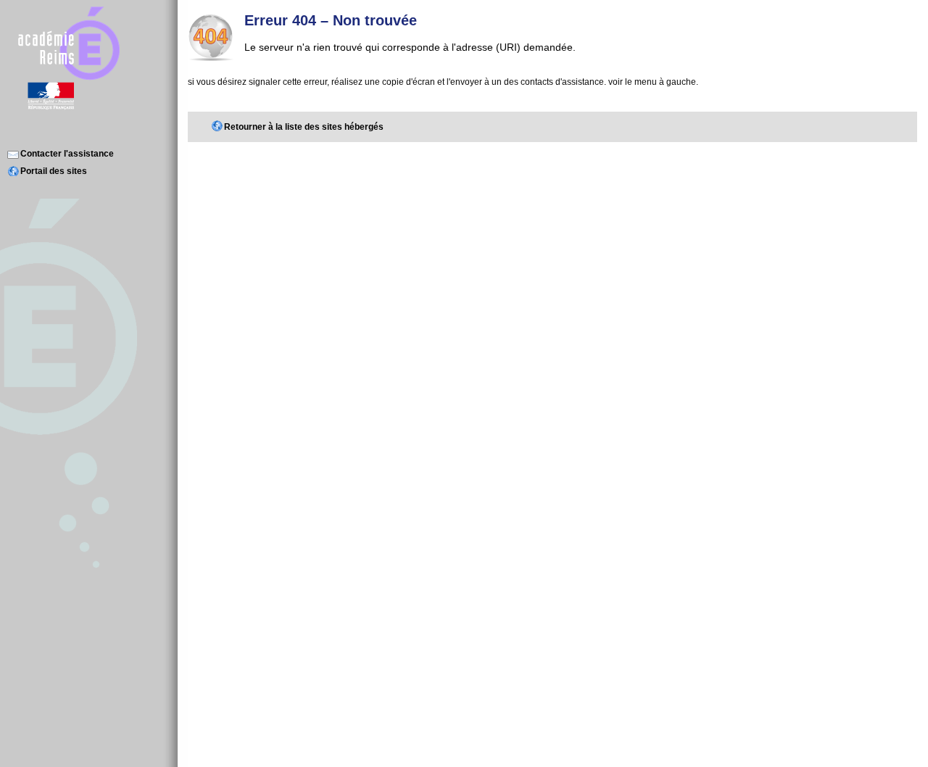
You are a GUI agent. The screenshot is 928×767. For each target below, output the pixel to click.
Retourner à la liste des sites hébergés (304, 127)
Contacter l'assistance (67, 154)
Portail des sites (53, 171)
